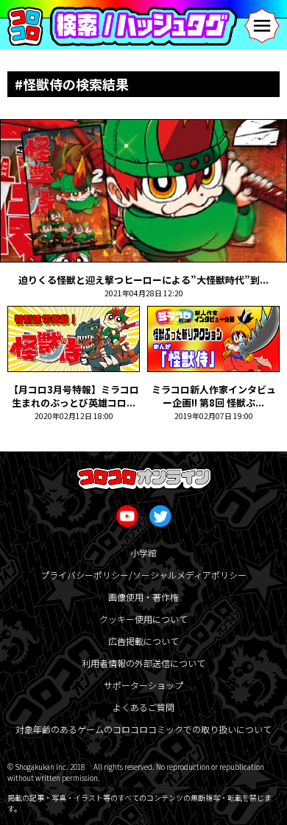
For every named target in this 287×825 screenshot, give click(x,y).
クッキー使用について (143, 618)
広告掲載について (143, 641)
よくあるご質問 (143, 707)
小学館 (143, 552)
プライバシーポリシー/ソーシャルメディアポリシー (143, 574)
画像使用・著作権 (143, 596)
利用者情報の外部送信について (143, 663)
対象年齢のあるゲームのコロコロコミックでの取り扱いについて (143, 729)
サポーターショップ (143, 685)
